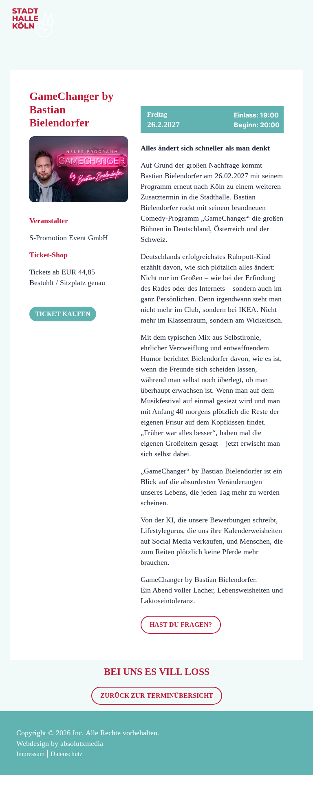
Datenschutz (66, 753)
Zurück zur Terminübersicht (156, 695)
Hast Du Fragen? (181, 624)
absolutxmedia (81, 743)
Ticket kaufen (62, 313)
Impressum (30, 753)
